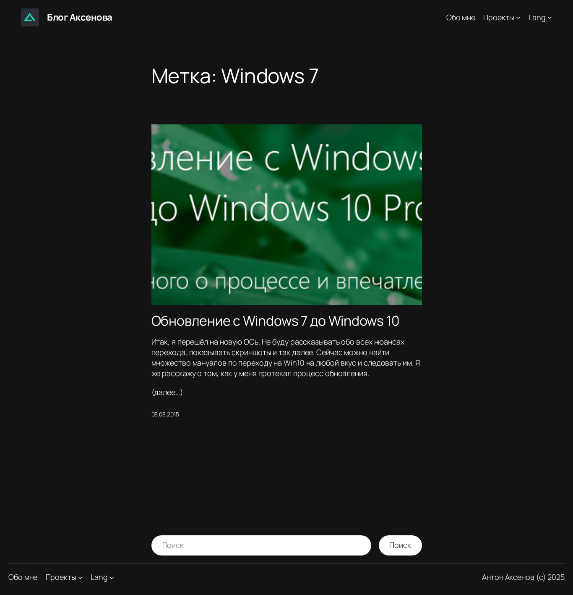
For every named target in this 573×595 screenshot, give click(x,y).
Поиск (400, 545)
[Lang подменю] (549, 17)
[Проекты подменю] (518, 17)
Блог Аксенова (79, 17)
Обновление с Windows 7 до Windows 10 (275, 320)
